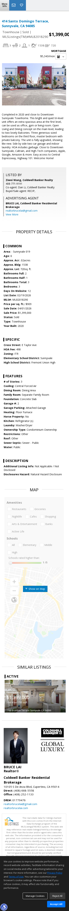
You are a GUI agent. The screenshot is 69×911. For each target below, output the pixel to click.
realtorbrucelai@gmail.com (22, 210)
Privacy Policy (54, 872)
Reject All (57, 896)
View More (12, 214)
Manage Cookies (35, 896)
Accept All (56, 904)
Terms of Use (16, 876)
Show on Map (36, 589)
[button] (4, 907)
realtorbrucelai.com (16, 808)
